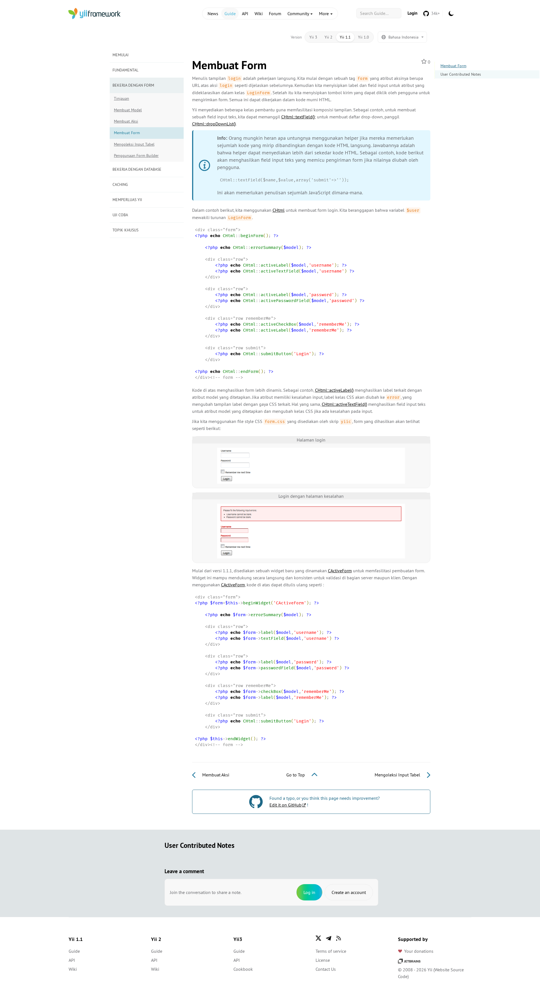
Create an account (349, 892)
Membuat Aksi (126, 121)
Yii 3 (313, 37)
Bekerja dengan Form (133, 85)
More (324, 13)
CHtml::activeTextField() (344, 404)
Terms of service (331, 951)
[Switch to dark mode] (451, 13)
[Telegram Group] (328, 938)
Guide (230, 13)
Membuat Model (128, 109)
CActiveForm (340, 570)
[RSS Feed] (338, 938)
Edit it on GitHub (285, 805)
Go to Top (296, 775)
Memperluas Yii (127, 199)
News (213, 13)
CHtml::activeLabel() (334, 390)
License (323, 960)
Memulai (120, 54)
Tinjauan (121, 98)
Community (298, 13)
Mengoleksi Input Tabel (134, 144)
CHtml (279, 210)
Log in (309, 892)
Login (412, 13)
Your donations (418, 951)
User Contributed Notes (460, 74)
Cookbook (243, 969)
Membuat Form (453, 65)
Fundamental (125, 70)
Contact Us (326, 969)
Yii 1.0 (363, 37)
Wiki (259, 13)
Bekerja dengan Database (136, 169)
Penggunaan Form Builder (136, 155)
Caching (120, 184)
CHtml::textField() (298, 117)
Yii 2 (328, 37)
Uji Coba (120, 214)
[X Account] (318, 938)
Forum (275, 13)
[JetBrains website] (409, 960)
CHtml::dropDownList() (214, 124)
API (245, 13)
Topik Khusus (125, 230)
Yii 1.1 (345, 37)
